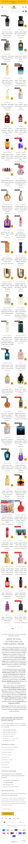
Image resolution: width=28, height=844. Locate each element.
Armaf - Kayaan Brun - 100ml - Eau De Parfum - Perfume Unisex (7, 259)
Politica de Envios (5, 757)
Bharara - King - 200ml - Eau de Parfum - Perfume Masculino (21, 391)
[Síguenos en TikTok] (14, 818)
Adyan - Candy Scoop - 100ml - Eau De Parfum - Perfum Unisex (7, 619)
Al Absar (7, 126)
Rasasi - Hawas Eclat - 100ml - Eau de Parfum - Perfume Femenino (21, 366)
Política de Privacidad (6, 752)
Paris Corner (7, 29)
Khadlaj (21, 54)
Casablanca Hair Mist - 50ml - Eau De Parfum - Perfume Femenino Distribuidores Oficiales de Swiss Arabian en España (7, 341)
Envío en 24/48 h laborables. (9, 730)
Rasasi (20, 78)
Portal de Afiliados (5, 762)
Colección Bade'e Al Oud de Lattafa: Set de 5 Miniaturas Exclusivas (7, 182)
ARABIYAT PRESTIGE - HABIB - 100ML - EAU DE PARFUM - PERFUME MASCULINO (21, 260)
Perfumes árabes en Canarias (9, 732)
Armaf (7, 256)
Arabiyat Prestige (7, 204)
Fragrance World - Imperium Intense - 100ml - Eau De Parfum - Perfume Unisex (20, 442)
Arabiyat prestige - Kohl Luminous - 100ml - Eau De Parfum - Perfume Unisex (20, 208)
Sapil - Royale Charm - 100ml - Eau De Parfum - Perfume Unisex (7, 594)
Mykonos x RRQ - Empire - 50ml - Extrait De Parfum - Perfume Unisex (20, 33)
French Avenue (21, 489)
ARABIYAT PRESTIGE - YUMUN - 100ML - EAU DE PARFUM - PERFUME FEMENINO (7, 286)
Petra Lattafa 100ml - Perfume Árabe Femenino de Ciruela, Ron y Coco (7, 391)
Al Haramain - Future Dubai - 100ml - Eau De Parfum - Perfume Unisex (7, 57)
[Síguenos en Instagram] (6, 818)
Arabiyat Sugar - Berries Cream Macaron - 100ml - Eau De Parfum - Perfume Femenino (7, 545)
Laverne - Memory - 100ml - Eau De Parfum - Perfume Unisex (20, 106)
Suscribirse (8, 813)
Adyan (7, 615)
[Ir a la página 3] (21, 627)
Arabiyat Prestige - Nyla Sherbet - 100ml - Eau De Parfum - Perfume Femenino (21, 519)
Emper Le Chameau (21, 463)
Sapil (7, 590)
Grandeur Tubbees (21, 152)
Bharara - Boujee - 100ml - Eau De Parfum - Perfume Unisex (20, 619)
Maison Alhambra (20, 335)
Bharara (20, 387)
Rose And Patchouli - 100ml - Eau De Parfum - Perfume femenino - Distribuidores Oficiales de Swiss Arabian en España (21, 313)
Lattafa (21, 126)
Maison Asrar (7, 78)
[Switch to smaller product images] (26, 11)
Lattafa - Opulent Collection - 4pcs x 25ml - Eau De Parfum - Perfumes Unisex (20, 544)
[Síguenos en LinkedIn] (18, 818)
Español (20, 822)
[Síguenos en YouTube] (10, 818)
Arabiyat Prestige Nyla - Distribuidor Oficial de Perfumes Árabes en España (7, 209)
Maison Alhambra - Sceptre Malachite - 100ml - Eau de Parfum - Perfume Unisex (20, 339)
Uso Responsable (5, 767)
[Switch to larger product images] (23, 11)
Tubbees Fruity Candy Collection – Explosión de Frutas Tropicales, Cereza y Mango (7, 519)
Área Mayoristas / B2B (6, 759)
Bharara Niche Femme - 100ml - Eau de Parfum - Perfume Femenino (21, 415)
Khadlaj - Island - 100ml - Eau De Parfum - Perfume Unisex (21, 57)
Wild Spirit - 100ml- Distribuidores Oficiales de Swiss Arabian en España (7, 311)
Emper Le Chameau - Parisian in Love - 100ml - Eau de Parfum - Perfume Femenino (21, 468)
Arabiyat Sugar (7, 152)
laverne (21, 102)
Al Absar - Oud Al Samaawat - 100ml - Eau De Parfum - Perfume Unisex (7, 131)
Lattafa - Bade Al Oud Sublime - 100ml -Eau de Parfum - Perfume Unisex (21, 130)
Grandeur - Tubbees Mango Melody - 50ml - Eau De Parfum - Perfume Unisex (7, 570)
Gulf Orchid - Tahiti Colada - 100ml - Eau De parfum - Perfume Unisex (7, 106)
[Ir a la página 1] (6, 627)
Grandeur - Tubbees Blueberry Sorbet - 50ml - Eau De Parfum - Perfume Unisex (21, 157)
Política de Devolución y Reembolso (9, 747)
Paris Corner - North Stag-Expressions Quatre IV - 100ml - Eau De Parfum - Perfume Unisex (7, 416)
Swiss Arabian (7, 307)
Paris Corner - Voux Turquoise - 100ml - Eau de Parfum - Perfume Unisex (7, 467)
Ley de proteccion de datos (7, 750)
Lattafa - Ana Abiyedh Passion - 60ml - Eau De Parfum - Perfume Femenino (7, 493)
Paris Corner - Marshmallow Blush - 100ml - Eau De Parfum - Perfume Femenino (21, 235)
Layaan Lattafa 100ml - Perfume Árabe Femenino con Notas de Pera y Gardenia (21, 183)
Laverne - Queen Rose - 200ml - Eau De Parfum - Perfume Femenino (21, 594)
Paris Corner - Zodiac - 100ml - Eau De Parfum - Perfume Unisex (7, 33)
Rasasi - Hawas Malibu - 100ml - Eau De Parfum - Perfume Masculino (21, 82)
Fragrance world (7, 363)
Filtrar (5, 11)
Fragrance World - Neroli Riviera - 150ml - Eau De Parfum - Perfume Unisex (7, 366)
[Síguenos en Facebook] (2, 818)
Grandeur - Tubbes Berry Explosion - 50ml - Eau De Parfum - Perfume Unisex (21, 570)
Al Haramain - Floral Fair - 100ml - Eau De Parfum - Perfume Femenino (7, 441)
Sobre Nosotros (5, 764)
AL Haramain (7, 54)
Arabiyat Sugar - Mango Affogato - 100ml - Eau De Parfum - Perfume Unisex (7, 156)
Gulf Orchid (7, 102)
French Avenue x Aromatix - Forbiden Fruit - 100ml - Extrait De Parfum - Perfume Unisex (20, 493)
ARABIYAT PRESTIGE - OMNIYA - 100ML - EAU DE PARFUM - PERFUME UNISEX (21, 286)
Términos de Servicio (6, 754)
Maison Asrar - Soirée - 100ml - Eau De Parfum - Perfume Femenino (7, 82)
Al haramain (7, 437)
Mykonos (20, 29)
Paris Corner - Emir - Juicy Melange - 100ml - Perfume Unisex (7, 234)
